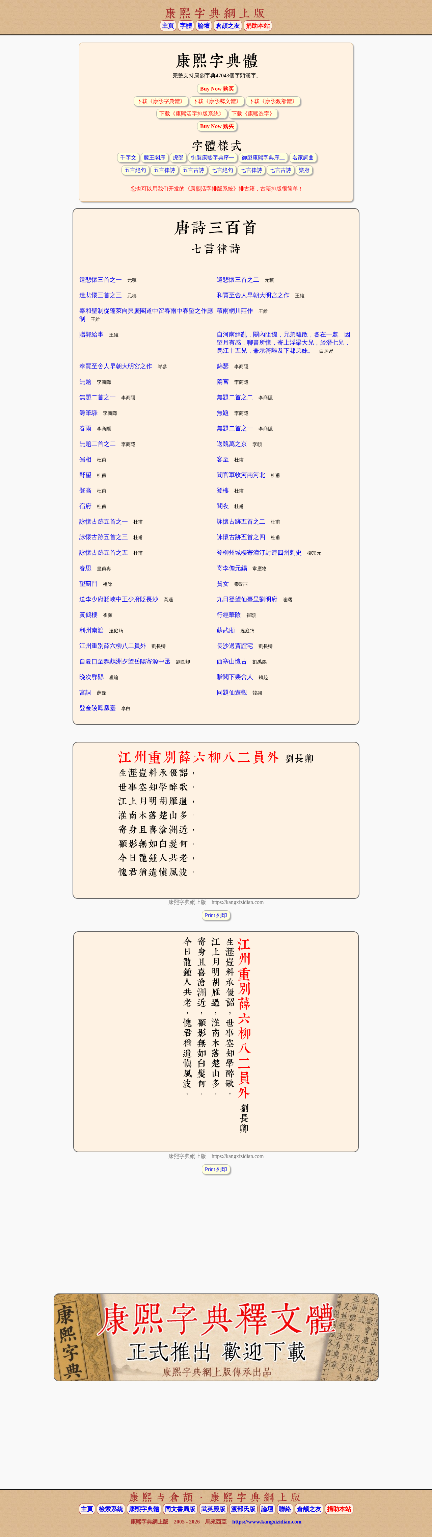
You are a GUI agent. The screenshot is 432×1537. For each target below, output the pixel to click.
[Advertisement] (216, 1227)
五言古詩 (193, 170)
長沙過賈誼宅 (235, 645)
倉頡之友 (228, 25)
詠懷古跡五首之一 (103, 521)
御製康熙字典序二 (263, 157)
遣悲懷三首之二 (238, 279)
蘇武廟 (226, 630)
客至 (223, 459)
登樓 (223, 490)
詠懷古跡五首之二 (241, 521)
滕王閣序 (154, 157)
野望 (85, 475)
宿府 (85, 506)
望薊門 (88, 583)
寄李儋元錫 (232, 568)
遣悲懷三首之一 (100, 279)
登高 (85, 490)
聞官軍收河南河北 (241, 475)
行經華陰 (229, 614)
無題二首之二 (235, 397)
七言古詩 (280, 170)
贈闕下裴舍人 (235, 677)
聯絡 (285, 1509)
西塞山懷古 (232, 661)
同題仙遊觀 (232, 692)
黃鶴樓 (88, 614)
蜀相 (85, 459)
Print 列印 (216, 915)
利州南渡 (91, 630)
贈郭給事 (91, 334)
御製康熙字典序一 (212, 157)
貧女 (223, 583)
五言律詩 (164, 170)
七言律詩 (251, 170)
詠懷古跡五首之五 (103, 552)
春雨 (85, 428)
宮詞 (85, 692)
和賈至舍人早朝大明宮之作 (253, 295)
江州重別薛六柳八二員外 (112, 645)
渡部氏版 (243, 1509)
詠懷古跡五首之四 (241, 537)
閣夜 (223, 506)
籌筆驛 (88, 412)
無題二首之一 (97, 397)
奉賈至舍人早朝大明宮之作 (115, 366)
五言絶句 (135, 170)
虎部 (178, 157)
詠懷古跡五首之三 (103, 537)
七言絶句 (222, 170)
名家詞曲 (303, 157)
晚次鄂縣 (91, 677)
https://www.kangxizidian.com (266, 1522)
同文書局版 (180, 1509)
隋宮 (223, 381)
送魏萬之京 (232, 443)
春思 (85, 568)
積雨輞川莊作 (235, 310)
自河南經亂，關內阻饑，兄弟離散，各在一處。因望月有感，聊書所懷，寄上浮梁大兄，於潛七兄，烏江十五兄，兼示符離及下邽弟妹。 (283, 342)
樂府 (304, 170)
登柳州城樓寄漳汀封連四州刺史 (259, 552)
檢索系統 (111, 1509)
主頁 (168, 25)
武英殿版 (213, 1509)
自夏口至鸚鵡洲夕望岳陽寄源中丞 (124, 661)
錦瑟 (223, 366)
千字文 (128, 157)
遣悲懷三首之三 (100, 295)
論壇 (204, 25)
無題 (85, 381)
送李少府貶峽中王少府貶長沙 (118, 599)
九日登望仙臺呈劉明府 (247, 599)
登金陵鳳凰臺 (97, 708)
